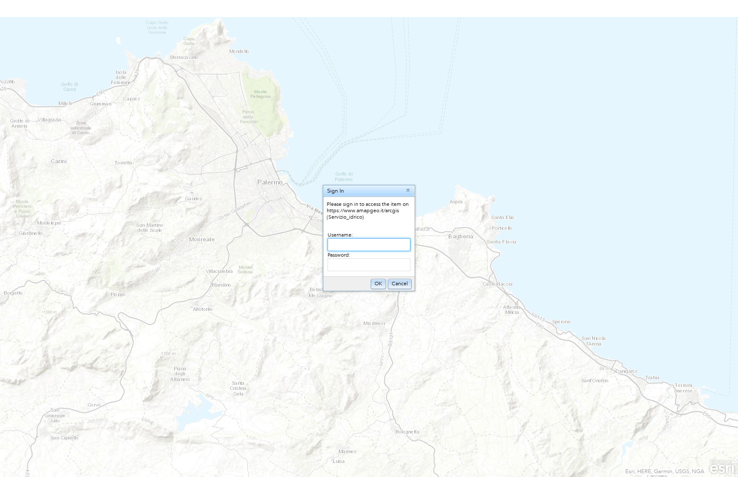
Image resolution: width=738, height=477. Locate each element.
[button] (408, 190)
